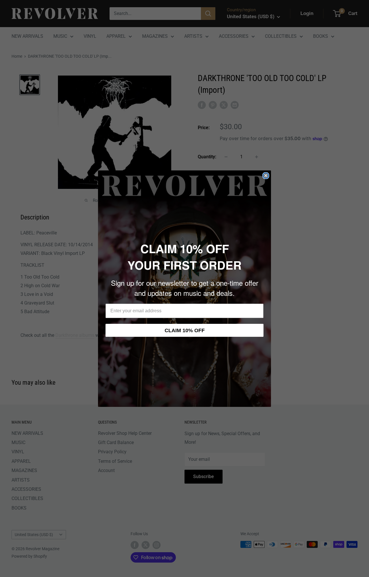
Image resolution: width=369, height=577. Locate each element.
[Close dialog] (266, 175)
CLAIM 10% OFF (185, 330)
